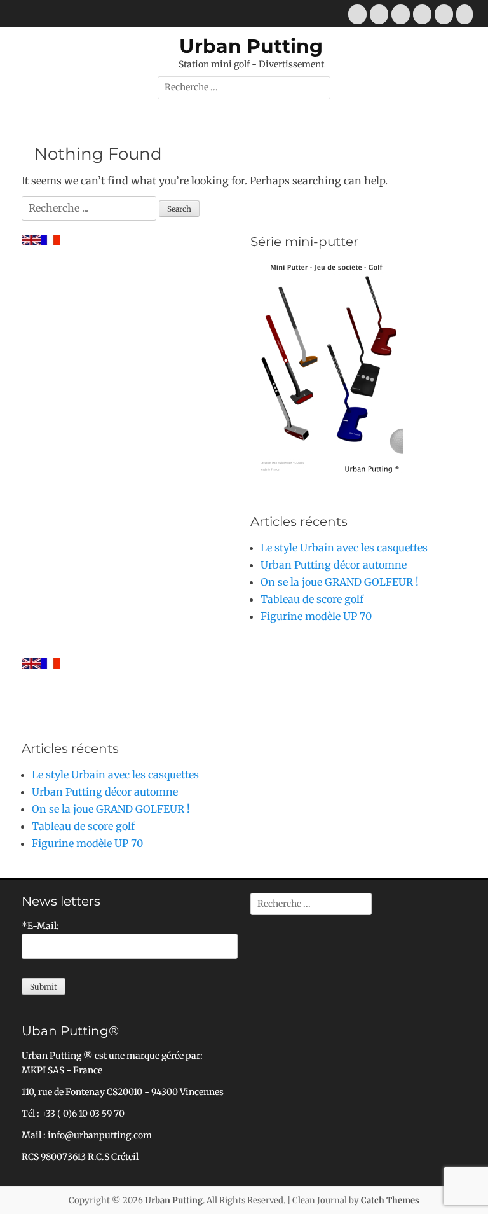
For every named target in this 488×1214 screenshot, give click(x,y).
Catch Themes (390, 1200)
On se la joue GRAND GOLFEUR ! (340, 582)
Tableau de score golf (312, 599)
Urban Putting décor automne (334, 564)
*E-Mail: (40, 926)
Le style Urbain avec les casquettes (344, 547)
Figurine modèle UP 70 (316, 616)
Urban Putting (251, 46)
